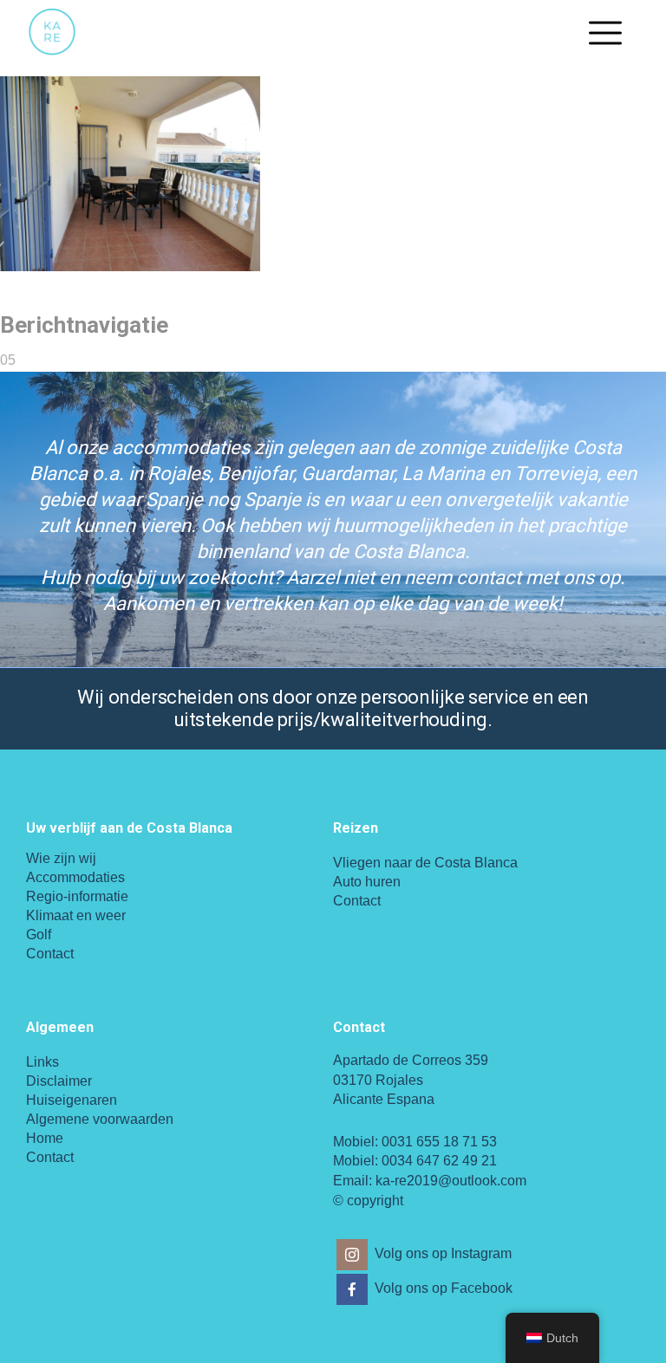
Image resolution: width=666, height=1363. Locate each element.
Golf (38, 934)
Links (42, 1062)
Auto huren (367, 881)
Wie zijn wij (61, 858)
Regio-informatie (77, 896)
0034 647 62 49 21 (439, 1160)
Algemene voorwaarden (99, 1119)
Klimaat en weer (76, 915)
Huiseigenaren (71, 1100)
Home (44, 1138)
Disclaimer (59, 1081)
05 (8, 360)
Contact (50, 953)
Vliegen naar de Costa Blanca (425, 862)
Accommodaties (75, 877)
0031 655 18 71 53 (439, 1141)
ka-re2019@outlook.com (450, 1180)
